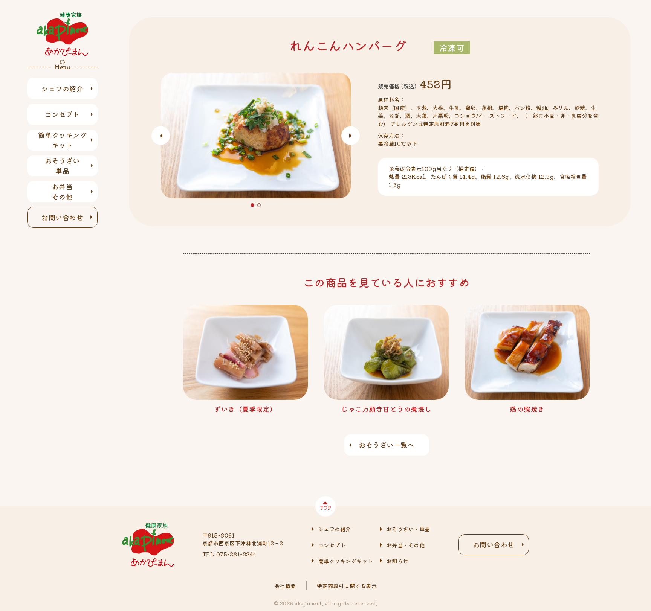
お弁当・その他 (406, 545)
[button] (252, 205)
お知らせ (397, 561)
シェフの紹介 (62, 88)
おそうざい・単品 (408, 529)
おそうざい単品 (62, 165)
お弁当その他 (62, 191)
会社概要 (285, 586)
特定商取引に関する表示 (347, 586)
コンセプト (62, 114)
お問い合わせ (62, 217)
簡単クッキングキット (62, 140)
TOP (325, 507)
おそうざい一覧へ (386, 444)
